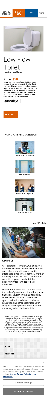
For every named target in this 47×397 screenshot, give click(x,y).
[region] (23, 378)
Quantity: (11, 100)
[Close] (44, 362)
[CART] (31, 13)
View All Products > (40, 223)
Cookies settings (23, 383)
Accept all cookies (23, 391)
